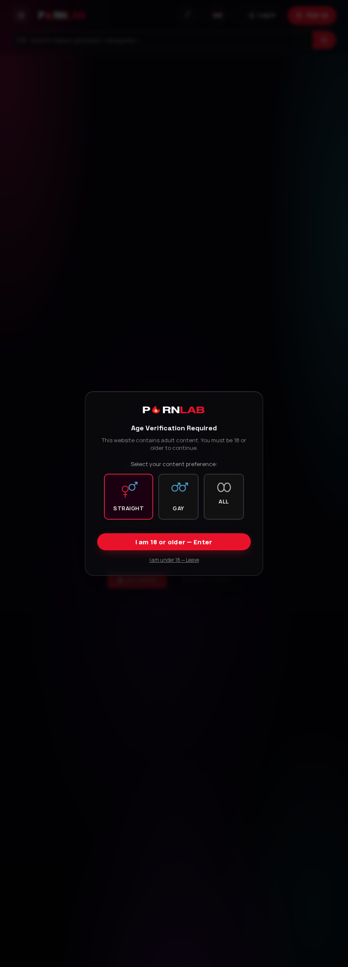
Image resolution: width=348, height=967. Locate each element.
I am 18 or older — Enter (173, 542)
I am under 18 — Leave (174, 559)
